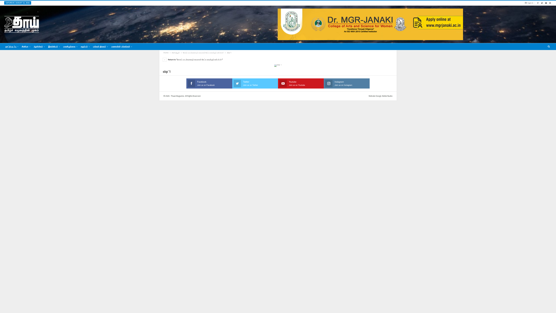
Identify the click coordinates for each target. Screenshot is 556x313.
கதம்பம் (84, 47)
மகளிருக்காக (69, 47)
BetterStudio (387, 96)
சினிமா (25, 47)
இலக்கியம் (53, 47)
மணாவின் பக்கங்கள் (120, 47)
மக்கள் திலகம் (99, 47)
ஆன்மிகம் (38, 47)
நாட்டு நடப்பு (11, 47)
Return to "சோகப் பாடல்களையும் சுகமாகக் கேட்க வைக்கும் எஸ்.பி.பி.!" (195, 60)
